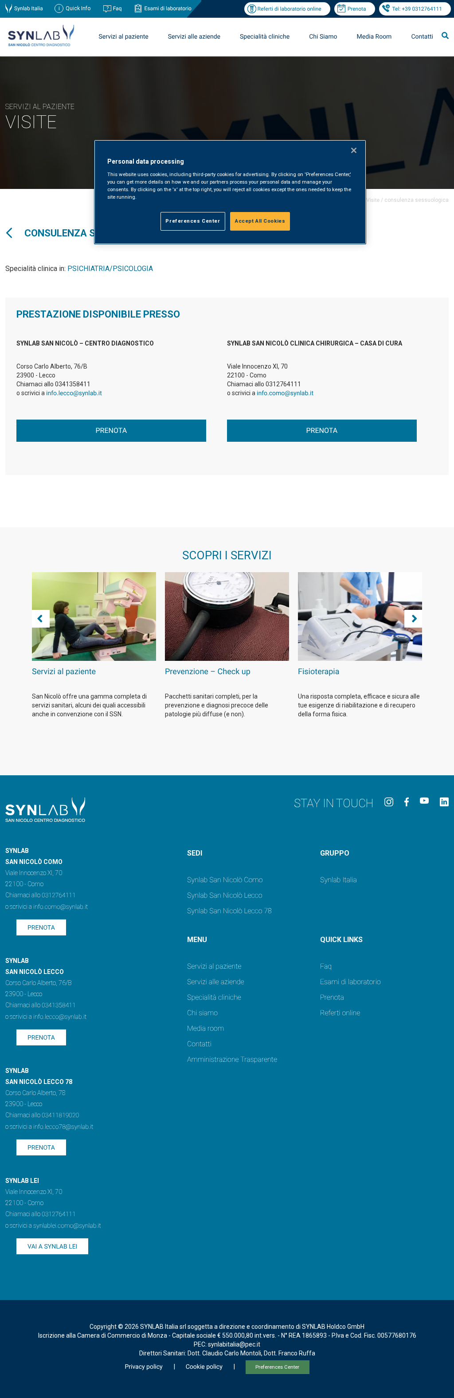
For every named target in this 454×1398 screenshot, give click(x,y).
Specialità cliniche (265, 36)
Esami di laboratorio (168, 8)
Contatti (422, 36)
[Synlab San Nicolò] (40, 46)
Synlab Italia (28, 8)
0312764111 (59, 895)
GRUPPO (334, 853)
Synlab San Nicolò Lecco (224, 895)
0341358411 (59, 1005)
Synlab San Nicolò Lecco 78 (229, 911)
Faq (117, 8)
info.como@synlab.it (285, 393)
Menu (197, 939)
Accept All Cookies (260, 221)
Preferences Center (277, 1367)
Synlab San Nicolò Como (224, 880)
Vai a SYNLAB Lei (52, 1246)
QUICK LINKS (341, 939)
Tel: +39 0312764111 (417, 9)
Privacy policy (143, 1367)
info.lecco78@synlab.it (63, 1127)
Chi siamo (202, 1013)
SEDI (194, 853)
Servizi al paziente (214, 966)
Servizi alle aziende (215, 982)
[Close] (354, 150)
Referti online (340, 1013)
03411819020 (60, 1115)
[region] (230, 192)
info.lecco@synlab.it (74, 393)
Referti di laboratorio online (289, 9)
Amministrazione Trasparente (232, 1059)
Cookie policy (204, 1367)
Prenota (357, 9)
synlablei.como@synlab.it (67, 1225)
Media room (205, 1028)
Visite (373, 200)
